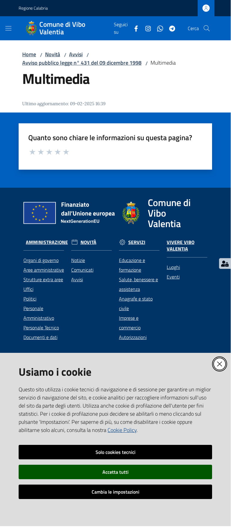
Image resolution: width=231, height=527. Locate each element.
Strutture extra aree (43, 279)
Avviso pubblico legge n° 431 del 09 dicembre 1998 (81, 63)
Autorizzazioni (133, 337)
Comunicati (82, 269)
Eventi (173, 276)
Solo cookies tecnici (115, 452)
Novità (52, 54)
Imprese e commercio (130, 322)
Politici (29, 298)
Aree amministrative (43, 269)
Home (29, 54)
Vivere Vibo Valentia (180, 246)
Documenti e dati (40, 337)
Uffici (28, 289)
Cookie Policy (122, 430)
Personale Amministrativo (38, 313)
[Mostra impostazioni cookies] (225, 263)
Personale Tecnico (41, 327)
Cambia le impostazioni (115, 491)
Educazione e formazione (132, 265)
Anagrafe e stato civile (136, 303)
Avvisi (76, 54)
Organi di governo (41, 260)
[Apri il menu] (8, 28)
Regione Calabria (33, 8)
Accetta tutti (115, 472)
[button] (206, 28)
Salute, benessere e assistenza (138, 284)
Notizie (78, 260)
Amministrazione (47, 242)
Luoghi (173, 267)
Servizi (136, 242)
